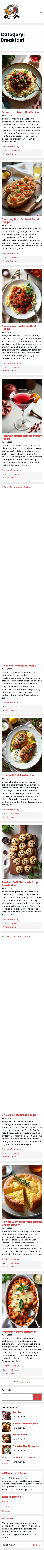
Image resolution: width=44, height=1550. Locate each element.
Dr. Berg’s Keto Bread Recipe (19, 1115)
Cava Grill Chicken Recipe (18, 775)
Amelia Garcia (9, 154)
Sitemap (6, 1511)
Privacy (29, 1545)
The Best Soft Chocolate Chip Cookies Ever (20, 884)
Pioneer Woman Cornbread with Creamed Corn (22, 1223)
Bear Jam (17, 1412)
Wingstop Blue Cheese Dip (26, 1446)
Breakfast (15, 151)
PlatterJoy (13, 1545)
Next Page (25, 1382)
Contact (6, 1506)
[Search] (37, 1397)
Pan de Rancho (20, 1435)
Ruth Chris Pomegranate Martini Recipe (22, 437)
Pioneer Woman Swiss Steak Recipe (19, 327)
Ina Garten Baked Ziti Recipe (19, 1331)
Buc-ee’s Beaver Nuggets (25, 1423)
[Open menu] (40, 11)
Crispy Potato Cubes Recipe (19, 665)
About (5, 1501)
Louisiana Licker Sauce (24, 1457)
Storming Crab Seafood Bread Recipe (20, 221)
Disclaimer (37, 1545)
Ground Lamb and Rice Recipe (20, 112)
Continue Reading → (11, 146)
